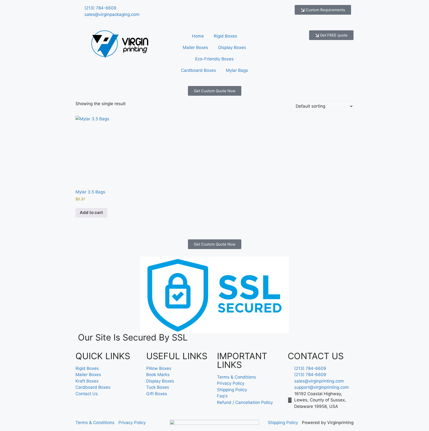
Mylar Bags (237, 70)
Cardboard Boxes (198, 70)
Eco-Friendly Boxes (214, 58)
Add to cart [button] (91, 212)
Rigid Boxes (225, 36)
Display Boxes (232, 47)
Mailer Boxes (195, 47)
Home (198, 36)
